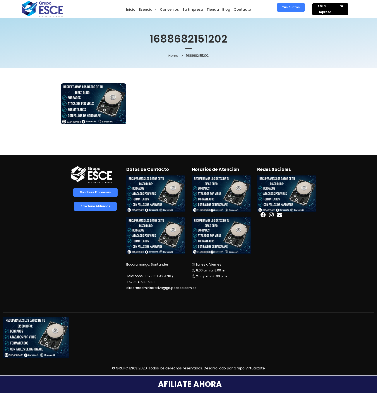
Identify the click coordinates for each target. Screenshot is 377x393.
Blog (226, 9)
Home (173, 55)
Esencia (146, 9)
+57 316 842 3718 (157, 276)
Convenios (169, 9)
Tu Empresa (192, 9)
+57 (140, 282)
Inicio (130, 9)
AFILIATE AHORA (190, 384)
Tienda (213, 9)
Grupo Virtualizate (249, 368)
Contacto (242, 9)
